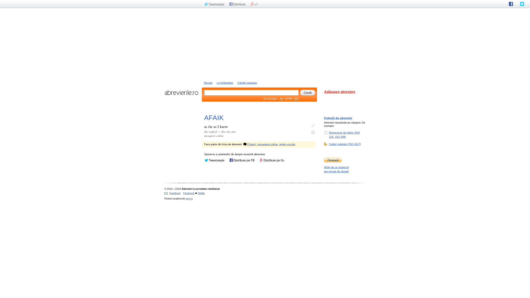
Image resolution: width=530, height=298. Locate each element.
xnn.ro (189, 198)
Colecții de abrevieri (338, 118)
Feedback (175, 193)
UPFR (288, 98)
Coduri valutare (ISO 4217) (345, 144)
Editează (313, 126)
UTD (296, 98)
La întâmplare (225, 82)
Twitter (201, 193)
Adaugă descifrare (313, 132)
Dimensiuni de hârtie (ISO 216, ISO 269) (344, 134)
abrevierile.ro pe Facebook (511, 4)
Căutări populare (247, 82)
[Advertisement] (265, 44)
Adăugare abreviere (339, 92)
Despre (208, 82)
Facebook (188, 193)
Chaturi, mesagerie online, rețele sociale (271, 144)
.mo (281, 98)
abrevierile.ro (181, 92)
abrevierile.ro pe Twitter (522, 4)
